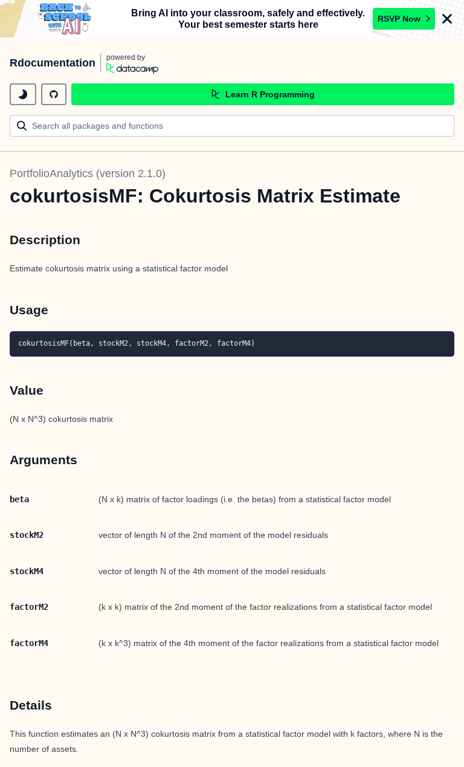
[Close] (447, 19)
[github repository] (53, 94)
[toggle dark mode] (23, 94)
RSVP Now (399, 19)
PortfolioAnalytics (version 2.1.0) (88, 173)
